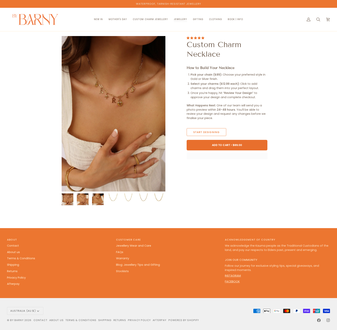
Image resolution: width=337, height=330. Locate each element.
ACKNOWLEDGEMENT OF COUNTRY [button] (250, 240)
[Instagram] (328, 320)
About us (13, 252)
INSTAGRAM (233, 276)
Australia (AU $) (23, 311)
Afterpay (13, 284)
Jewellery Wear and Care (133, 246)
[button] (150, 19)
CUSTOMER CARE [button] (128, 240)
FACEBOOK (232, 281)
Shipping (13, 265)
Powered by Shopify (183, 320)
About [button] (12, 240)
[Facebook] (319, 320)
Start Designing (206, 132)
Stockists (122, 271)
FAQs (119, 252)
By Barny (16, 320)
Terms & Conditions (21, 258)
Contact (13, 246)
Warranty (122, 258)
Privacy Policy (16, 278)
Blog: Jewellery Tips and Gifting (138, 265)
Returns (12, 271)
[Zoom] (113, 113)
